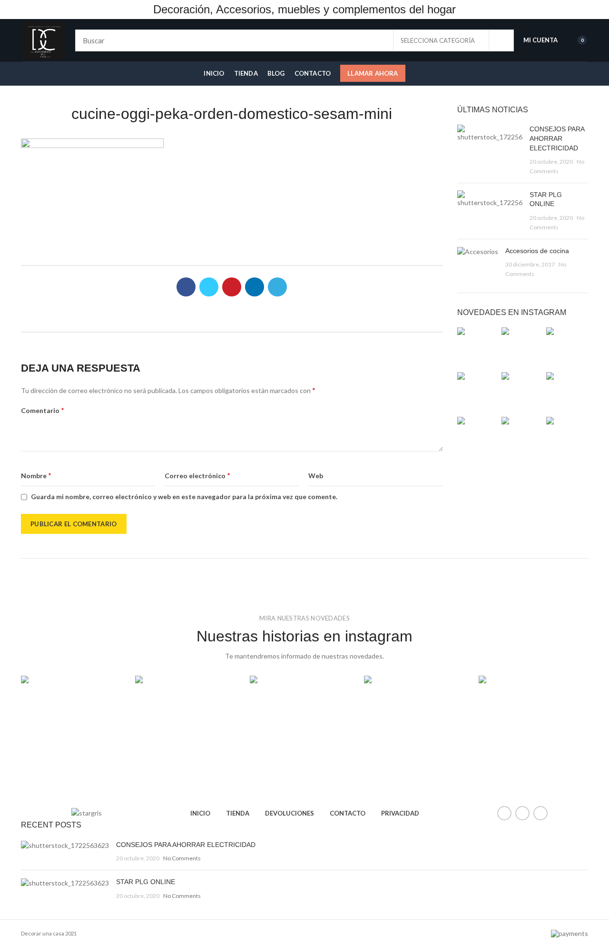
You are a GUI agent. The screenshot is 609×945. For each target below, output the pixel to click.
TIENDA (237, 813)
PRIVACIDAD (400, 813)
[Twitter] (208, 286)
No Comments (182, 858)
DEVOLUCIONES (289, 813)
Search (501, 40)
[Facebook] (186, 286)
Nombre (36, 475)
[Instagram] (540, 813)
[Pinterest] (231, 286)
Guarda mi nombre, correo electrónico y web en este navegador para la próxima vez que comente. (184, 496)
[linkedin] (254, 286)
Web (315, 476)
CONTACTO (347, 813)
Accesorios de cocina (537, 251)
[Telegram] (277, 286)
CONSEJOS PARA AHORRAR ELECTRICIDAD (557, 138)
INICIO (200, 813)
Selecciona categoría (438, 40)
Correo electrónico (197, 475)
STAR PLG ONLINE (145, 882)
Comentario (42, 409)
